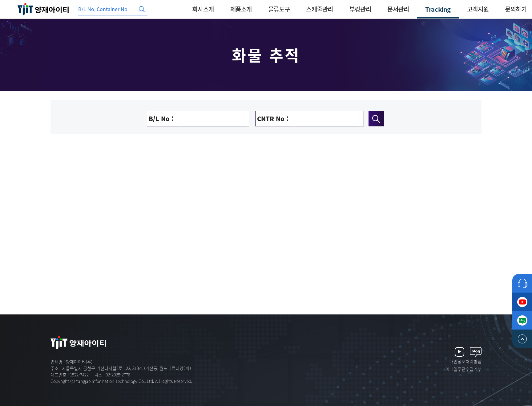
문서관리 (398, 9)
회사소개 (203, 9)
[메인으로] (43, 9)
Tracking (438, 9)
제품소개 (241, 9)
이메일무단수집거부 (463, 369)
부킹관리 (360, 9)
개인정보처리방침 (465, 361)
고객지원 (478, 9)
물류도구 (279, 9)
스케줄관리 (319, 9)
